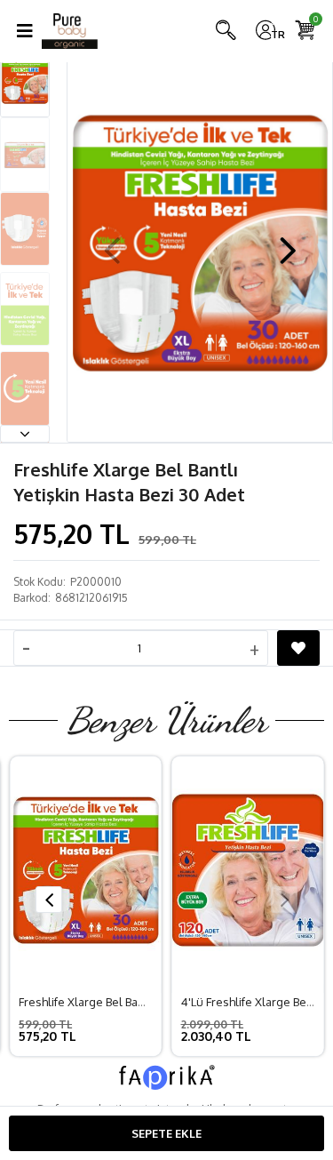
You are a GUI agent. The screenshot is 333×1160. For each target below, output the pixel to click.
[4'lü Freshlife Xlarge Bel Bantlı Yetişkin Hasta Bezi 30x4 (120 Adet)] (248, 870)
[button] (25, 434)
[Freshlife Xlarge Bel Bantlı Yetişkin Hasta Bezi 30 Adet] (86, 870)
